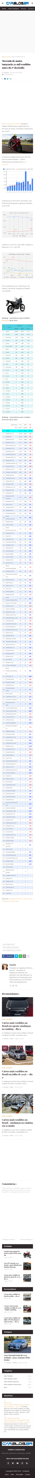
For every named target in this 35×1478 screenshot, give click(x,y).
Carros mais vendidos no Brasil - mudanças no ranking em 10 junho (17, 1122)
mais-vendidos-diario (17, 1379)
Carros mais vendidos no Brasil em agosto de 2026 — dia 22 (12, 1277)
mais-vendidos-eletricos (17, 1382)
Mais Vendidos (13, 9)
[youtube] (13, 986)
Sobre (12, 1474)
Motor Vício (7, 1403)
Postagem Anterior (9, 1239)
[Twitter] (8, 79)
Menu (2, 3)
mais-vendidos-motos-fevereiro (12, 950)
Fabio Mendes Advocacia (11, 1418)
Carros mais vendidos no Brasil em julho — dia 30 (12, 1295)
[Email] (10, 79)
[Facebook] (5, 79)
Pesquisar (32, 3)
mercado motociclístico (12, 124)
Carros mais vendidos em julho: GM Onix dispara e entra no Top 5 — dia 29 (12, 1320)
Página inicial (6, 57)
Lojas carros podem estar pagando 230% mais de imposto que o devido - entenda (16, 1421)
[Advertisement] (17, 31)
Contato (27, 1474)
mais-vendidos (7, 1019)
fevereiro (5, 320)
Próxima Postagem (26, 1239)
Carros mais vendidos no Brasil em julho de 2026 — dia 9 (17, 1074)
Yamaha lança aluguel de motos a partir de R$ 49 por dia (12, 1253)
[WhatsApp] (20, 956)
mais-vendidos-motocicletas (10, 947)
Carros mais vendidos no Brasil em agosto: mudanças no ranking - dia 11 (16, 1025)
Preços (23, 9)
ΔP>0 (17, 1387)
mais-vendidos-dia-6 (18, 57)
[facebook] (16, 986)
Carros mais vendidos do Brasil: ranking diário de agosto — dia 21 (16, 1406)
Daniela (12, 964)
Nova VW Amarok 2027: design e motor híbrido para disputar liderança (13, 1265)
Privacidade (19, 1474)
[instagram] (10, 986)
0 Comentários (8, 74)
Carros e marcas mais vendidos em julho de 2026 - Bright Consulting (12, 1308)
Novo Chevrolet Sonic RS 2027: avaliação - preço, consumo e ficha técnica (17, 1357)
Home (4, 9)
